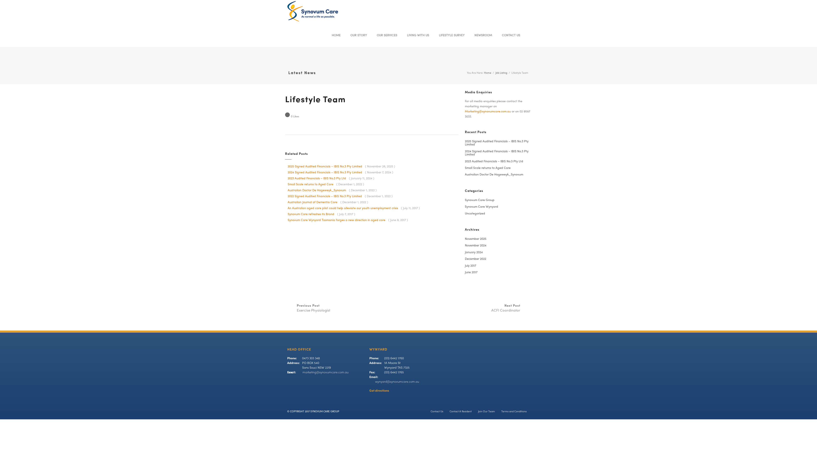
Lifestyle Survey (452, 35)
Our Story (358, 35)
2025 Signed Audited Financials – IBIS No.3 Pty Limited (325, 166)
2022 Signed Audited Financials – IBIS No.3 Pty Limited (325, 196)
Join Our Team (486, 411)
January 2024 (474, 252)
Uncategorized (475, 213)
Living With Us (418, 35)
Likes (295, 116)
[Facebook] (530, 36)
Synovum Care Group (479, 200)
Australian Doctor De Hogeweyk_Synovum (317, 190)
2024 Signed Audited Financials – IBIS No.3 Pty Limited (325, 172)
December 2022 (475, 259)
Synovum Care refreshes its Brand (311, 214)
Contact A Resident (461, 411)
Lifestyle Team (315, 100)
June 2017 (471, 272)
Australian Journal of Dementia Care (313, 202)
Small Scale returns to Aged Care (311, 184)
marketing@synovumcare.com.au (326, 372)
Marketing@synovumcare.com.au (488, 111)
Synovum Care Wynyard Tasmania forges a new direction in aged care (337, 220)
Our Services (387, 35)
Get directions (379, 391)
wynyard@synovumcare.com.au (397, 382)
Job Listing (501, 73)
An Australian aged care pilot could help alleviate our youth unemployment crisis (343, 208)
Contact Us (511, 35)
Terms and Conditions (514, 411)
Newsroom (483, 35)
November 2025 (475, 239)
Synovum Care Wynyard (481, 207)
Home (336, 35)
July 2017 (470, 265)
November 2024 (475, 245)
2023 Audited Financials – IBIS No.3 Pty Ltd (317, 178)
